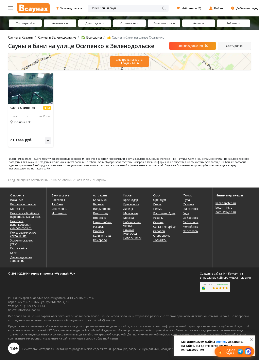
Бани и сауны (61, 195)
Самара (158, 222)
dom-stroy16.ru (225, 212)
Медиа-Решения (240, 277)
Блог (13, 252)
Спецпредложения (190, 46)
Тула (186, 200)
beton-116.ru (223, 207)
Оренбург (159, 200)
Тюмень (188, 204)
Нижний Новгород (130, 231)
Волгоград (100, 213)
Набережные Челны (132, 223)
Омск (156, 195)
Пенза (157, 204)
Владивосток (102, 208)
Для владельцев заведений (21, 258)
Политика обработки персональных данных (25, 214)
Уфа (186, 213)
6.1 (48, 108)
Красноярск (131, 204)
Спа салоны (60, 208)
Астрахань (100, 195)
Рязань (158, 217)
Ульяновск (190, 208)
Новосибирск (132, 238)
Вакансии (16, 200)
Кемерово (100, 240)
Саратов (159, 231)
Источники (59, 213)
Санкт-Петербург (165, 226)
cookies (221, 342)
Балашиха (100, 200)
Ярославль (190, 231)
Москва (128, 217)
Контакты (17, 208)
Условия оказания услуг (22, 242)
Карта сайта (18, 248)
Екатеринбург (102, 222)
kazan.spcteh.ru (225, 203)
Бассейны (58, 200)
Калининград (102, 235)
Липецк (128, 208)
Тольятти (160, 240)
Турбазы (57, 204)
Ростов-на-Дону (164, 213)
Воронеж (99, 217)
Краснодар (130, 200)
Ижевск (98, 226)
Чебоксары (190, 222)
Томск (187, 195)
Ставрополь (161, 235)
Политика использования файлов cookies (21, 224)
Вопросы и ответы (23, 204)
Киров (127, 195)
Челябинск (190, 226)
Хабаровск (190, 217)
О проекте (17, 195)
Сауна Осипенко (22, 108)
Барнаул (98, 204)
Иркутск (98, 231)
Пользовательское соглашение (23, 234)
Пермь (157, 208)
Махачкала (130, 213)
